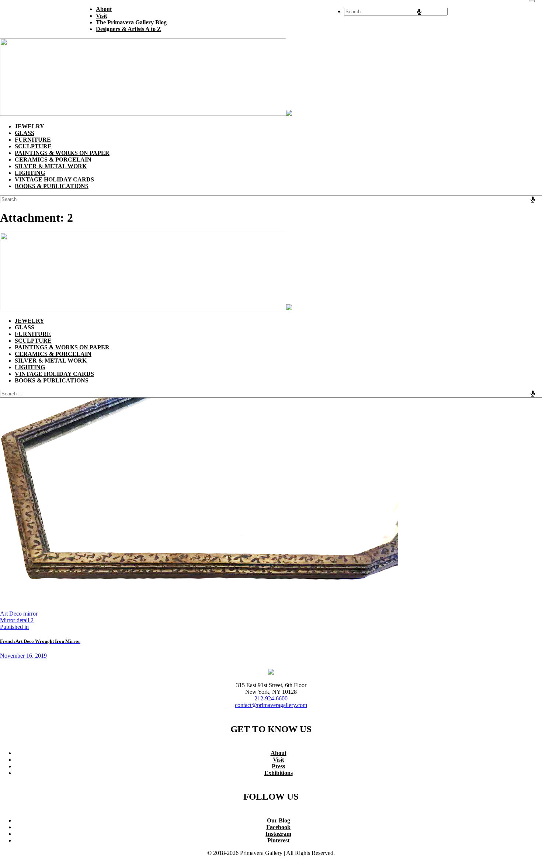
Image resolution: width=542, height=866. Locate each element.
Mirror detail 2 (17, 620)
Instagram (278, 834)
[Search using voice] (419, 12)
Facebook (278, 827)
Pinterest (278, 840)
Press (278, 766)
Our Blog (278, 820)
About (278, 753)
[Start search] (532, 1)
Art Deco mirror (19, 613)
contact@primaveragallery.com (271, 705)
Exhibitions (278, 773)
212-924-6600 (271, 698)
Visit (278, 759)
